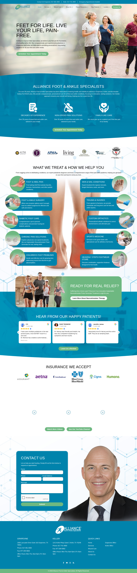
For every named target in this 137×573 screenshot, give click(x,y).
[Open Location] (109, 7)
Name (23, 469)
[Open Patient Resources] (87, 7)
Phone (23, 476)
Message (24, 482)
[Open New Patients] (100, 7)
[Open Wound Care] (62, 7)
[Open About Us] (72, 7)
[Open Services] (50, 7)
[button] (118, 332)
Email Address (47, 476)
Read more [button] (91, 340)
